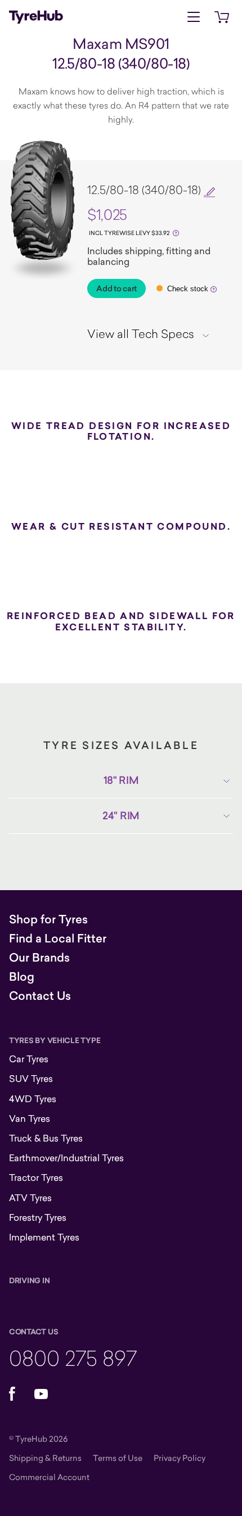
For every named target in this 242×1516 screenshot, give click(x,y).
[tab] (152, 333)
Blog (21, 977)
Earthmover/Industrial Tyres (66, 1158)
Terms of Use (117, 1457)
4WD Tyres (32, 1099)
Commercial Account (49, 1477)
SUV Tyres (31, 1078)
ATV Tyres (30, 1198)
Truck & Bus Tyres (46, 1138)
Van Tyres (29, 1118)
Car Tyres (28, 1059)
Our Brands (39, 957)
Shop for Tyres (48, 919)
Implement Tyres (44, 1237)
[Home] (36, 17)
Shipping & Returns (45, 1457)
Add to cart (116, 288)
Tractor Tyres (36, 1177)
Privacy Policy (179, 1457)
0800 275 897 (73, 1357)
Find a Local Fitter (57, 938)
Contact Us (40, 996)
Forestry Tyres (37, 1217)
